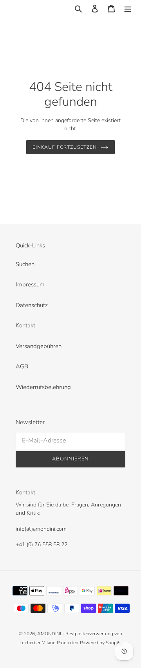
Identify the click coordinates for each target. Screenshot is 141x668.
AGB (22, 366)
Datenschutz (32, 305)
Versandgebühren (38, 346)
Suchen (25, 264)
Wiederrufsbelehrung (43, 387)
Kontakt (25, 325)
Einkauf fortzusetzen (65, 147)
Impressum (30, 284)
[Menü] (127, 8)
